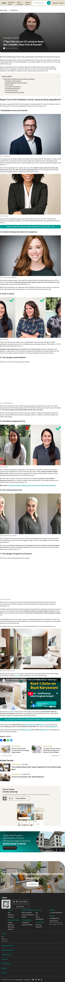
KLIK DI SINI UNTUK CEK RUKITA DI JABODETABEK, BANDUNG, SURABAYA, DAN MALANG (30, 719)
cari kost (17, 675)
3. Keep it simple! (9, 84)
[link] (18, 798)
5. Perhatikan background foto (12, 88)
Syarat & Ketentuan (19, 979)
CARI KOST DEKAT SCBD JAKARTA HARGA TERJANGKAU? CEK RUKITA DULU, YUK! (30, 226)
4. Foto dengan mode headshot (13, 86)
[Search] (49, 3)
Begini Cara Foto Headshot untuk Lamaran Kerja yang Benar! (19, 79)
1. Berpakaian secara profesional (13, 81)
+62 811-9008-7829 (56, 912)
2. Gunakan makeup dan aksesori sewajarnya (16, 83)
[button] (58, 3)
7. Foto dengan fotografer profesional (14, 92)
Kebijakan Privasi (27, 979)
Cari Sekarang (33, 884)
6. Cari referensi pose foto (11, 90)
